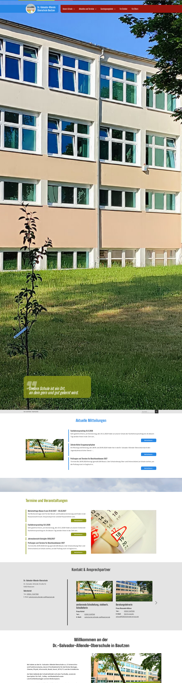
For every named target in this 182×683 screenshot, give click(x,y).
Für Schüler (123, 9)
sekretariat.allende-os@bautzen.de (41, 597)
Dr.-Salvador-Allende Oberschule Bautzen (46, 9)
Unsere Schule (67, 9)
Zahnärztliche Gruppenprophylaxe (82, 445)
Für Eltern (135, 9)
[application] (73, 8)
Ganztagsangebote (107, 9)
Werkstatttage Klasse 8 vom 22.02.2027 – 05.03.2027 (47, 511)
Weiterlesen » (148, 440)
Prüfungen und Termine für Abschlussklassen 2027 (88, 458)
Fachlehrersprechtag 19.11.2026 (81, 431)
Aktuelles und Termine (86, 9)
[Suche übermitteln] (156, 411)
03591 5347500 (89, 614)
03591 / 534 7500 (33, 594)
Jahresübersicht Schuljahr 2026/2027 (41, 539)
